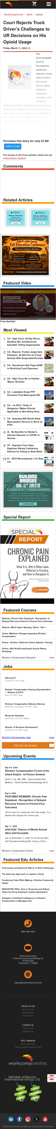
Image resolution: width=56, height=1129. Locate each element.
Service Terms (28, 1009)
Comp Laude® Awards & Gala (28, 1047)
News (30, 14)
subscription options (14, 158)
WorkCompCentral (14, 14)
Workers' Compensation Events (17, 850)
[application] (28, 304)
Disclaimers (28, 1015)
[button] (28, 303)
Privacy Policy (28, 1012)
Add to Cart (13, 146)
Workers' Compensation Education (19, 657)
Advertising (28, 1031)
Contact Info (28, 1028)
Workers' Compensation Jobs (16, 737)
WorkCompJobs (28, 1044)
